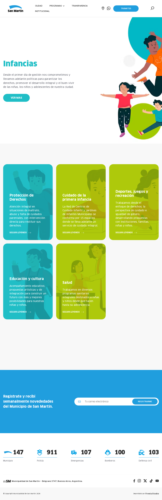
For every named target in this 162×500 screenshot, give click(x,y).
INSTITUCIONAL (42, 11)
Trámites (126, 8)
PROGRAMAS (56, 6)
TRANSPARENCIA (80, 6)
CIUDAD (38, 6)
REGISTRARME (145, 401)
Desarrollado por (146, 494)
